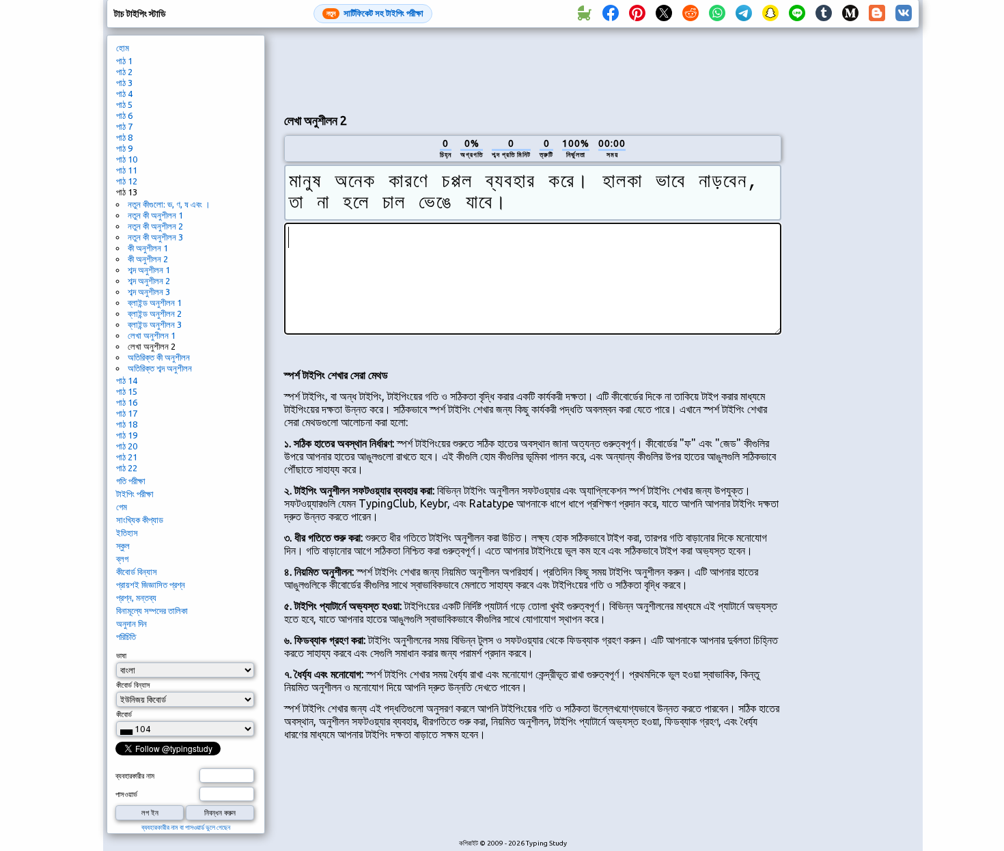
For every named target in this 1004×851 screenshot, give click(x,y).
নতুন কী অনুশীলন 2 (155, 226)
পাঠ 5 (124, 104)
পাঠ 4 (124, 93)
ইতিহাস (127, 533)
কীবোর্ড (124, 714)
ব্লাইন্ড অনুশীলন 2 (155, 313)
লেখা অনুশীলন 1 (152, 335)
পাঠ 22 (126, 468)
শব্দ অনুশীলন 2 (149, 280)
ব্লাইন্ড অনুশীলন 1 (155, 302)
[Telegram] (744, 14)
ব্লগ (122, 558)
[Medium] (850, 14)
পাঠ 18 (126, 424)
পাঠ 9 (124, 148)
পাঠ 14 (126, 380)
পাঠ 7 (124, 126)
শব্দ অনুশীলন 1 (149, 270)
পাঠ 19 (126, 435)
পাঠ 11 (126, 170)
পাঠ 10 (126, 159)
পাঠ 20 (126, 446)
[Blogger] (877, 14)
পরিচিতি (126, 636)
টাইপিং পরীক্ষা (135, 494)
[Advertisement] (532, 69)
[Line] (797, 14)
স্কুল (123, 545)
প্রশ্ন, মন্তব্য (136, 597)
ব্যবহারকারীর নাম (134, 776)
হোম (122, 48)
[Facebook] (610, 14)
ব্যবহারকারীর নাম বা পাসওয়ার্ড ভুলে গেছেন (185, 827)
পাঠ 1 (124, 61)
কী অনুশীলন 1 (148, 248)
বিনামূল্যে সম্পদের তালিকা (152, 610)
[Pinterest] (637, 14)
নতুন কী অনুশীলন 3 (155, 237)
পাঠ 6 (124, 115)
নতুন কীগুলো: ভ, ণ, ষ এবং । (169, 204)
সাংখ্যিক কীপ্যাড (139, 520)
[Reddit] (690, 14)
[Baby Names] (584, 14)
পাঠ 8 (124, 137)
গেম (121, 507)
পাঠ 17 (126, 413)
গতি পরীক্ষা (130, 481)
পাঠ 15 (126, 391)
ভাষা (121, 656)
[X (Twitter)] (664, 14)
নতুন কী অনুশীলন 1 (155, 215)
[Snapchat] (770, 14)
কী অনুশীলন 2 (148, 259)
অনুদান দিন (131, 623)
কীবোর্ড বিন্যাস (136, 571)
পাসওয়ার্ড (126, 794)
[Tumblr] (823, 14)
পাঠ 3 (124, 82)
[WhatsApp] (717, 14)
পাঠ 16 (126, 402)
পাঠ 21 (126, 457)
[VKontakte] (903, 14)
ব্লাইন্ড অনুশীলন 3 (155, 324)
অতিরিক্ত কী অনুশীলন (159, 357)
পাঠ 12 (126, 181)
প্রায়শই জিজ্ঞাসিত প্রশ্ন (150, 584)
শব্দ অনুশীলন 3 (149, 291)
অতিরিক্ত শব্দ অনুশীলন (160, 368)
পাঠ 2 (124, 71)
